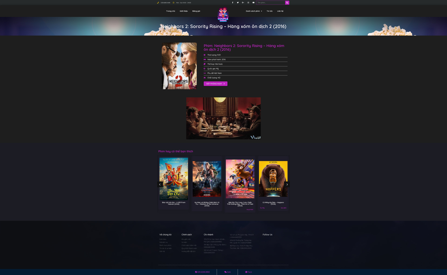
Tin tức (270, 11)
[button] (215, 83)
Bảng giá (196, 11)
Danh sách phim (253, 11)
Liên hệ (280, 11)
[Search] (287, 3)
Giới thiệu (184, 11)
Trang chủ (170, 11)
